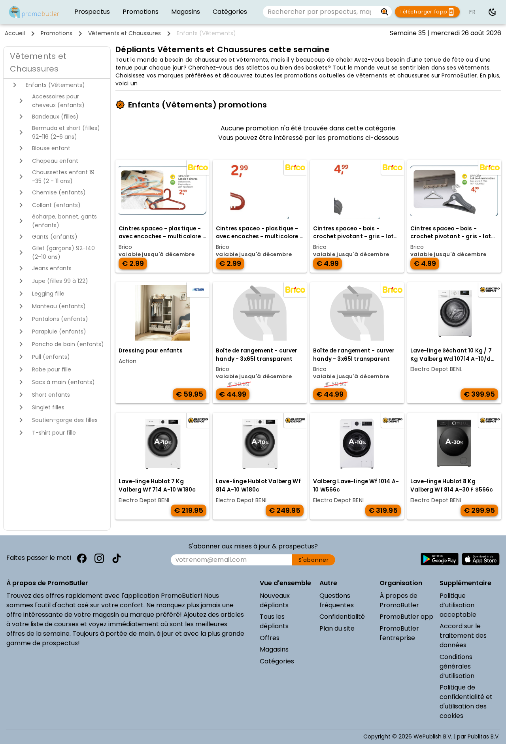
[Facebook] (82, 558)
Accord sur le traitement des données (463, 636)
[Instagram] (99, 558)
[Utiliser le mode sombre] (492, 12)
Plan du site (337, 628)
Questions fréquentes (336, 600)
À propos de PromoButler (399, 600)
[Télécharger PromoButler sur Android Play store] (440, 559)
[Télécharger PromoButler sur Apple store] (481, 559)
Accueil (15, 33)
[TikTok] (117, 558)
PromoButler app (406, 616)
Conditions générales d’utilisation (457, 666)
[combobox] (320, 12)
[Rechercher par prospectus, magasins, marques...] (385, 12)
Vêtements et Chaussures (124, 33)
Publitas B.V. (484, 736)
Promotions (56, 33)
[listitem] (92, 12)
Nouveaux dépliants (275, 600)
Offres (269, 637)
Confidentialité (342, 616)
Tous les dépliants (274, 621)
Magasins (274, 649)
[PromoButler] (34, 12)
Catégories (277, 661)
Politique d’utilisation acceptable (458, 605)
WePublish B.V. (432, 736)
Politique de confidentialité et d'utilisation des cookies (466, 701)
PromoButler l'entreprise (399, 633)
